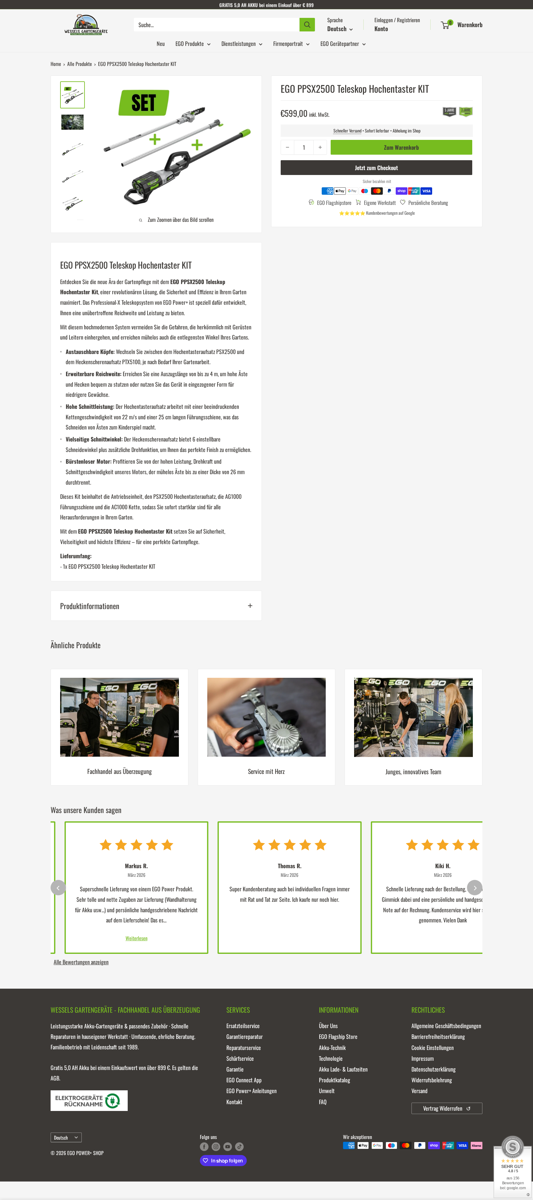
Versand (419, 1091)
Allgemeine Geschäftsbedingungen (446, 1026)
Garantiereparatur (244, 1036)
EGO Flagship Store (338, 1036)
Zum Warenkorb (401, 147)
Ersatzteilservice (243, 1026)
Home (56, 63)
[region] (266, 732)
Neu (161, 43)
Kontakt (234, 1102)
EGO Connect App (244, 1080)
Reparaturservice (243, 1047)
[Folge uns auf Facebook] (204, 1146)
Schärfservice (240, 1058)
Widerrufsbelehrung (431, 1080)
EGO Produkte (190, 43)
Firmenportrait (288, 43)
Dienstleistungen (238, 43)
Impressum (422, 1058)
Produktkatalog (334, 1080)
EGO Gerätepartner (339, 43)
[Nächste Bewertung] (474, 887)
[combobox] (217, 24)
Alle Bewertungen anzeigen (81, 962)
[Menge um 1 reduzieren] (287, 147)
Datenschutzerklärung (433, 1069)
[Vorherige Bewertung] (58, 887)
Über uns (328, 1026)
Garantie (235, 1069)
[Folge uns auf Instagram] (216, 1146)
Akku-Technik (332, 1047)
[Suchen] (307, 24)
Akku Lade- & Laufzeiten (343, 1069)
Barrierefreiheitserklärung (438, 1036)
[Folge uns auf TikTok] (239, 1146)
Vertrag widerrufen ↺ (447, 1108)
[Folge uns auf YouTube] (227, 1146)
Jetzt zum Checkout (376, 168)
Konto (381, 28)
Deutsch (61, 1137)
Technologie (331, 1058)
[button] (445, 25)
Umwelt (327, 1091)
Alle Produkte (79, 63)
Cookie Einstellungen (432, 1047)
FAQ (323, 1102)
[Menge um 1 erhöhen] (320, 147)
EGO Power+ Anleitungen (251, 1091)
